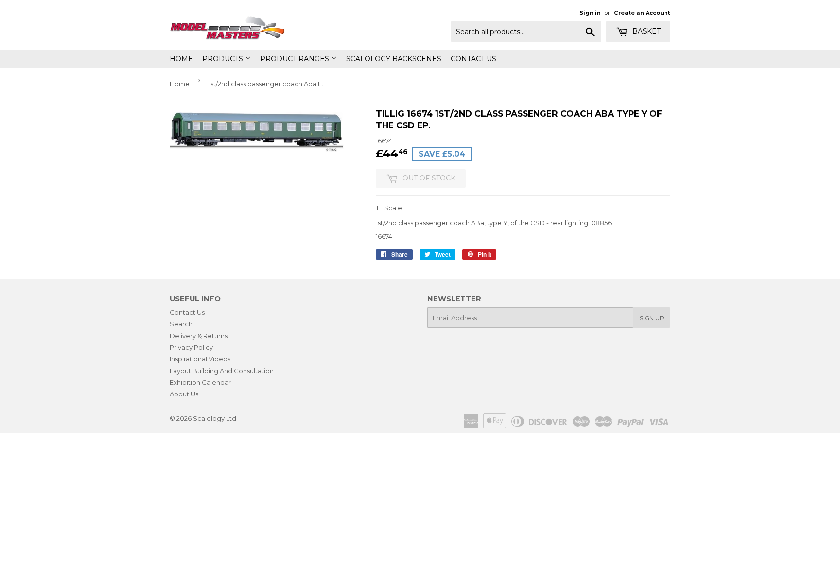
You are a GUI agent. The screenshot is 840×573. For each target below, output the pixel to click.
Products (223, 58)
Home (181, 58)
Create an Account (642, 12)
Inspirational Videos (200, 359)
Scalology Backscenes (393, 58)
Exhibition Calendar (200, 382)
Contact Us (473, 58)
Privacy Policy (191, 347)
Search (181, 324)
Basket (645, 31)
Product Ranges (295, 58)
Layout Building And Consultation (222, 371)
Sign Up (652, 318)
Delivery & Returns (199, 336)
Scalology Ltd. (215, 418)
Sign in (590, 12)
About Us (184, 394)
